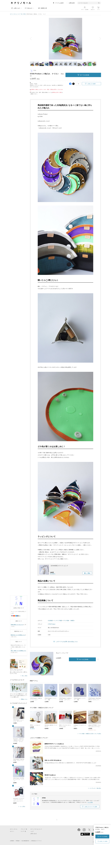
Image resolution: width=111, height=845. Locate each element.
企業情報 (12, 840)
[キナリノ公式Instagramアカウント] (84, 829)
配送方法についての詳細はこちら (18, 634)
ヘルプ (32, 831)
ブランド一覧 (24, 829)
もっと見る (22, 806)
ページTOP (57, 819)
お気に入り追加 (103, 841)
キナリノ (12, 831)
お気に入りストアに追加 (91, 806)
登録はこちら (24, 699)
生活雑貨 (50, 620)
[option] (65, 38)
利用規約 (18, 840)
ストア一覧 (20, 14)
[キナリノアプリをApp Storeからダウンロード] (85, 835)
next (99, 38)
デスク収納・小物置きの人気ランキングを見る (90, 733)
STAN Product (51, 624)
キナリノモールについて (36, 829)
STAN (24, 14)
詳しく (87, 573)
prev (32, 38)
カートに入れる (103, 836)
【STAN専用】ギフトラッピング (59, 565)
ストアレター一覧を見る (95, 788)
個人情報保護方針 (25, 840)
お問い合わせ (33, 833)
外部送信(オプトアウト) (36, 840)
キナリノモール (13, 14)
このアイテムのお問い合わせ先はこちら (67, 641)
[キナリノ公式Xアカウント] (89, 829)
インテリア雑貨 (58, 620)
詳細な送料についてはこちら (17, 624)
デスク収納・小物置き (69, 620)
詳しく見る (24, 675)
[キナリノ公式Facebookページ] (79, 829)
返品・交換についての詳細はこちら (18, 650)
